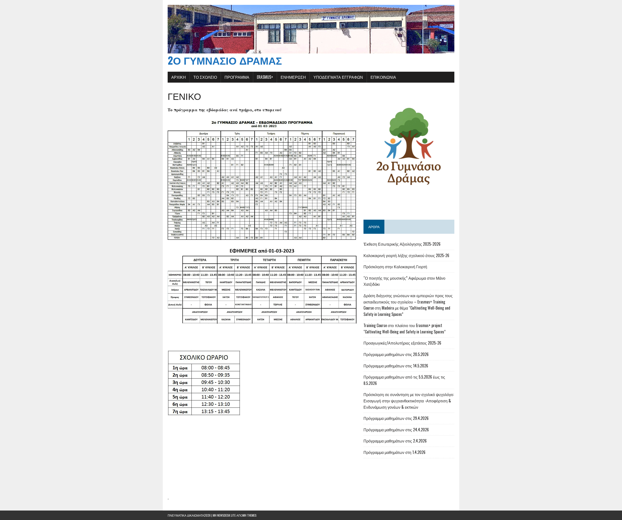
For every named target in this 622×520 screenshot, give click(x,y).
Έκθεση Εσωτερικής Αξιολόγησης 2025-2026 (402, 244)
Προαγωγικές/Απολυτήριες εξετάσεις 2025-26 (402, 343)
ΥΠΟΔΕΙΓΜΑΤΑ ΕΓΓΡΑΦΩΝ (338, 77)
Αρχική (178, 77)
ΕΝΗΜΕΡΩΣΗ (293, 77)
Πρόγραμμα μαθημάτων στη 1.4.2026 (394, 452)
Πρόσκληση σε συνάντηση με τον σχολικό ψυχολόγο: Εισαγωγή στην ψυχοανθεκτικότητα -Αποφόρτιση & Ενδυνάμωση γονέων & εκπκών (408, 400)
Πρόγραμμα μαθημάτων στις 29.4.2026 (396, 418)
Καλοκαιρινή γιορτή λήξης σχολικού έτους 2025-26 (406, 255)
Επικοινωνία (383, 77)
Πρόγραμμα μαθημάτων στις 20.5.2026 (396, 354)
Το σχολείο (205, 77)
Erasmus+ (265, 77)
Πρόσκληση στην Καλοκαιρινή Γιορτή (395, 266)
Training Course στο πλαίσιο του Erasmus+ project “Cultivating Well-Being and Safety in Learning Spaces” (404, 328)
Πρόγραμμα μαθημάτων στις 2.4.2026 (395, 441)
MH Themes (250, 515)
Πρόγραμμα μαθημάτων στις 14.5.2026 (395, 366)
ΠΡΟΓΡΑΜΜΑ (237, 77)
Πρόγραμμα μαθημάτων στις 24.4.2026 (396, 430)
